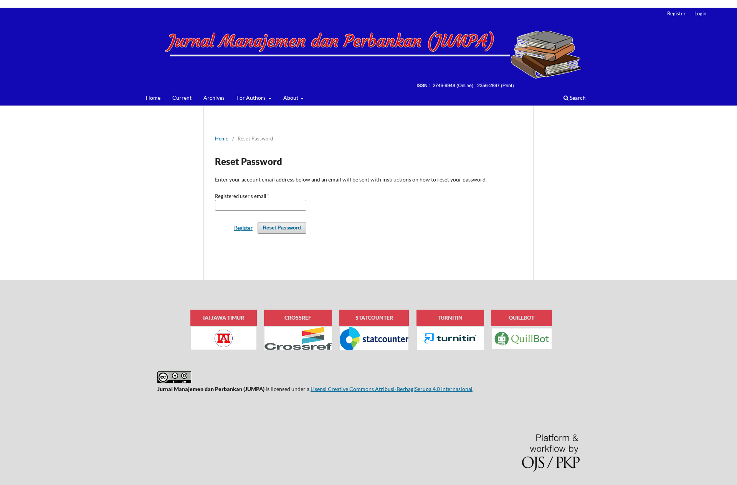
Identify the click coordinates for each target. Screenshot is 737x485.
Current (182, 97)
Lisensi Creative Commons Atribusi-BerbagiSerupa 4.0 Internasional (392, 389)
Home (153, 97)
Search (577, 97)
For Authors (251, 97)
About (291, 97)
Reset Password (282, 228)
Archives (214, 97)
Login (700, 13)
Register (676, 13)
